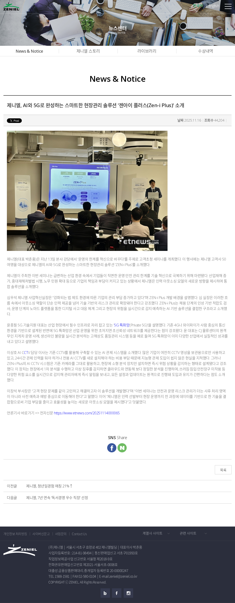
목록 (223, 470)
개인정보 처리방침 (15, 533)
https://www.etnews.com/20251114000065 (87, 413)
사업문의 (61, 533)
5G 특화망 (121, 325)
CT (26, 352)
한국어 (198, 5)
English (214, 5)
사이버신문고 (41, 533)
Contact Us (79, 533)
